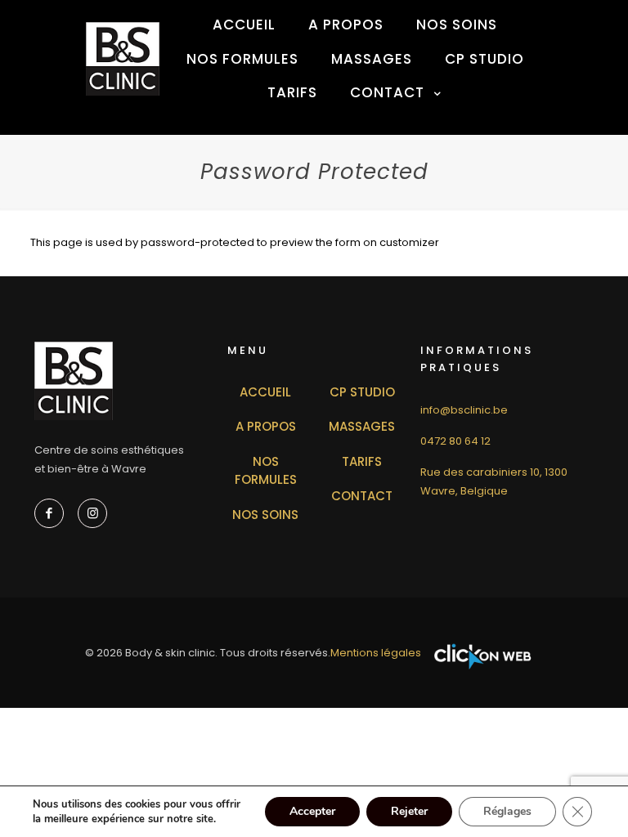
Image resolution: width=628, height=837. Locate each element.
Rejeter (409, 811)
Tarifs (362, 461)
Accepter (312, 811)
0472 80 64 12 (455, 441)
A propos (266, 426)
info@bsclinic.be (464, 410)
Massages (362, 426)
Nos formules (266, 471)
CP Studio (362, 392)
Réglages (507, 811)
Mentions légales (375, 652)
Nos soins (265, 514)
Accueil (265, 392)
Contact (361, 495)
